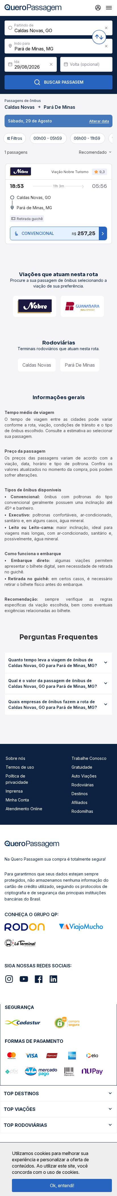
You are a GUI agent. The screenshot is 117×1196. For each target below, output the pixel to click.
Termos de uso (20, 767)
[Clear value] (51, 64)
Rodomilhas (82, 811)
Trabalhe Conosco (89, 758)
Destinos (80, 793)
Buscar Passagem (63, 82)
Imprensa (14, 791)
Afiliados (79, 802)
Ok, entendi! (62, 1185)
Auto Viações (84, 776)
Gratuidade (82, 767)
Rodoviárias (83, 784)
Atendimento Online (24, 808)
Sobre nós (15, 758)
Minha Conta (17, 799)
